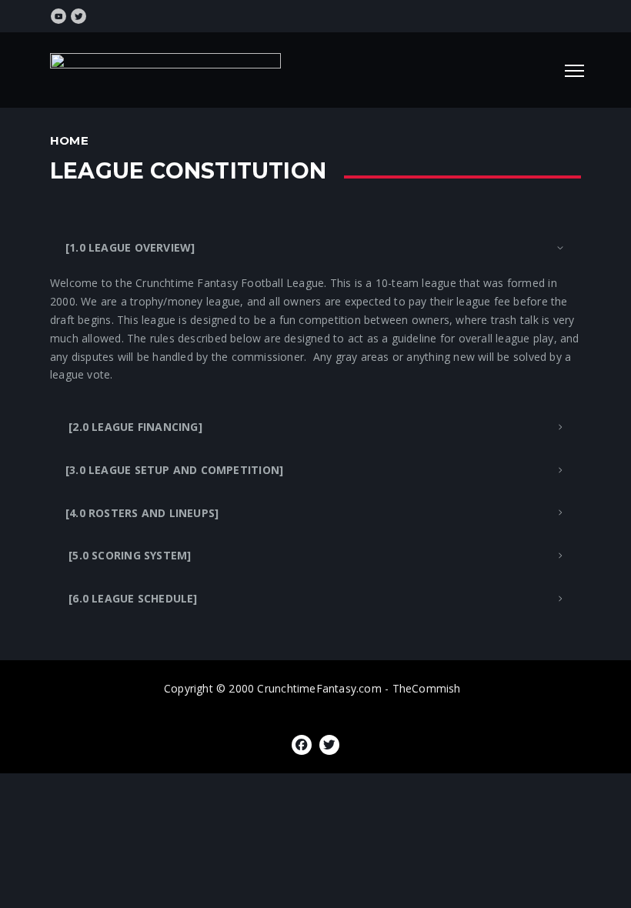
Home (69, 140)
